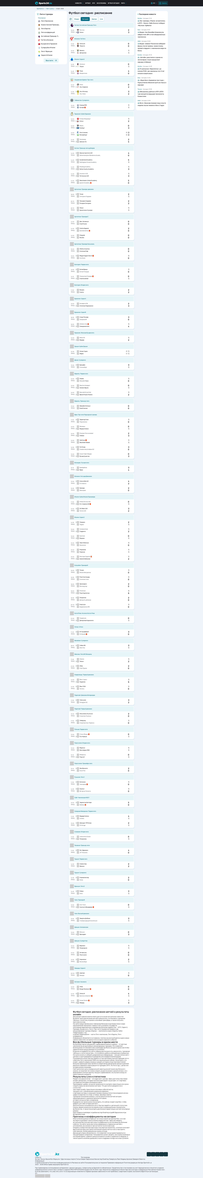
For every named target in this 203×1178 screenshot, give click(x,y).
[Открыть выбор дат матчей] (71, 19)
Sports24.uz (147, 1163)
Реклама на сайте (78, 1163)
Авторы (140, 1163)
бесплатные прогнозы (90, 1128)
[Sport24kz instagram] (166, 1154)
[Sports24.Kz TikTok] (161, 1154)
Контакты (46, 1163)
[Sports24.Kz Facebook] (149, 1154)
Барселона (90, 1159)
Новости (78, 3)
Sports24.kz (40, 9)
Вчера (76, 19)
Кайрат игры (90, 1112)
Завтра (94, 19)
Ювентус (142, 1159)
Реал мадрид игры (79, 1112)
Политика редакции (131, 1163)
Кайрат (83, 1159)
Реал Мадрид (121, 1159)
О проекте (38, 1163)
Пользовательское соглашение (96, 1163)
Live (101, 19)
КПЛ (93, 3)
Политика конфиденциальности (60, 1163)
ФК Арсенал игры (79, 1114)
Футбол (88, 3)
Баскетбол (49, 1159)
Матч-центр (50, 9)
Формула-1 (57, 1159)
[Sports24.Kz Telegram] (153, 1154)
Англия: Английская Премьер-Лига (85, 25)
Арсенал (129, 1159)
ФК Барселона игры (119, 1112)
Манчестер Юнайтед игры (103, 1112)
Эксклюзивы (101, 3)
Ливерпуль (113, 1159)
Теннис (42, 1159)
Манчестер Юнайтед (101, 1159)
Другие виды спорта (68, 1159)
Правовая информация (115, 1163)
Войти (164, 3)
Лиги (123, 3)
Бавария (136, 1159)
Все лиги (49, 60)
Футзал (37, 1159)
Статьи (78, 1159)
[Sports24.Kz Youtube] (157, 1154)
